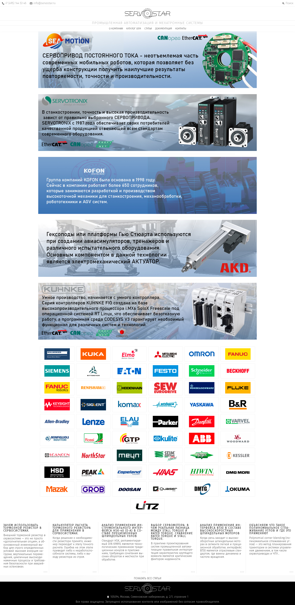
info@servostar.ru (44, 3)
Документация (163, 28)
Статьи (148, 28)
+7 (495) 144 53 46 (15, 3)
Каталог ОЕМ (133, 28)
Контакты (180, 28)
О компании (116, 28)
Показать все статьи (147, 578)
